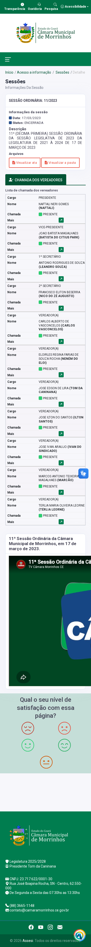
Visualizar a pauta (62, 163)
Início (9, 72)
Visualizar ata (26, 163)
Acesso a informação (34, 72)
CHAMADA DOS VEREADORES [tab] (38, 180)
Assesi (27, 941)
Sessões (62, 72)
